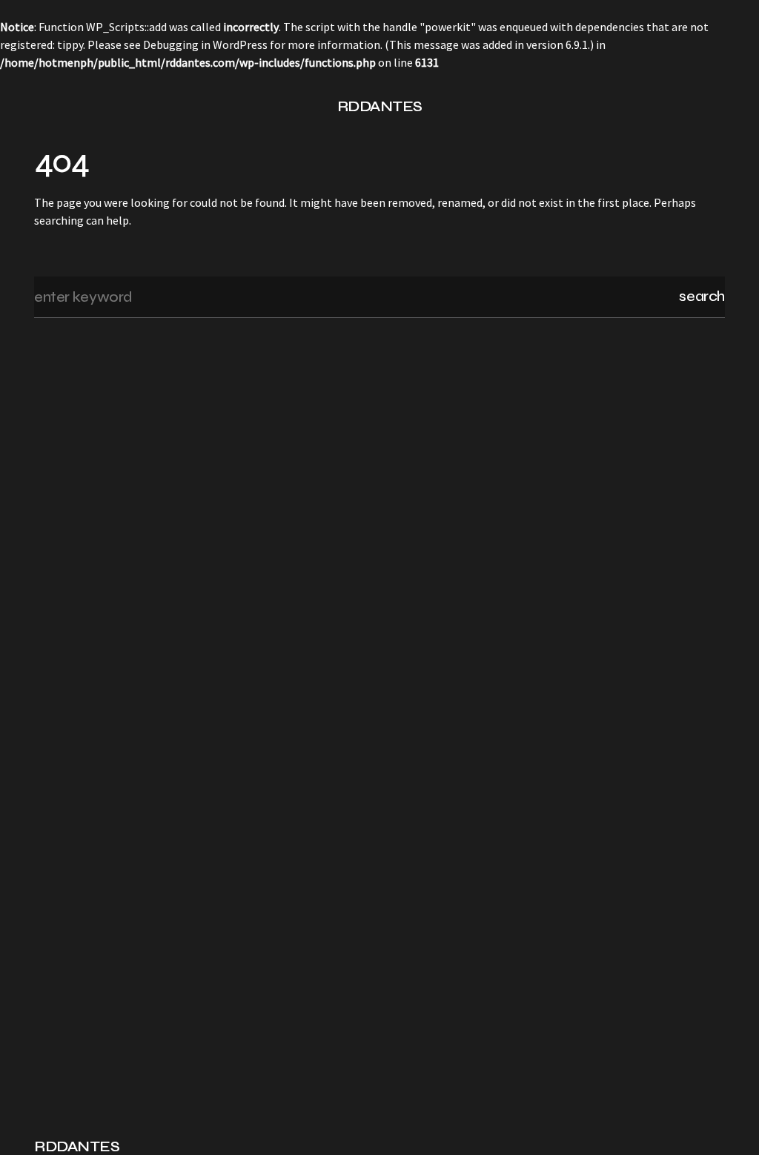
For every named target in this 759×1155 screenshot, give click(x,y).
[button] (40, 106)
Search (702, 296)
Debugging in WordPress (205, 44)
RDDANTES (379, 106)
